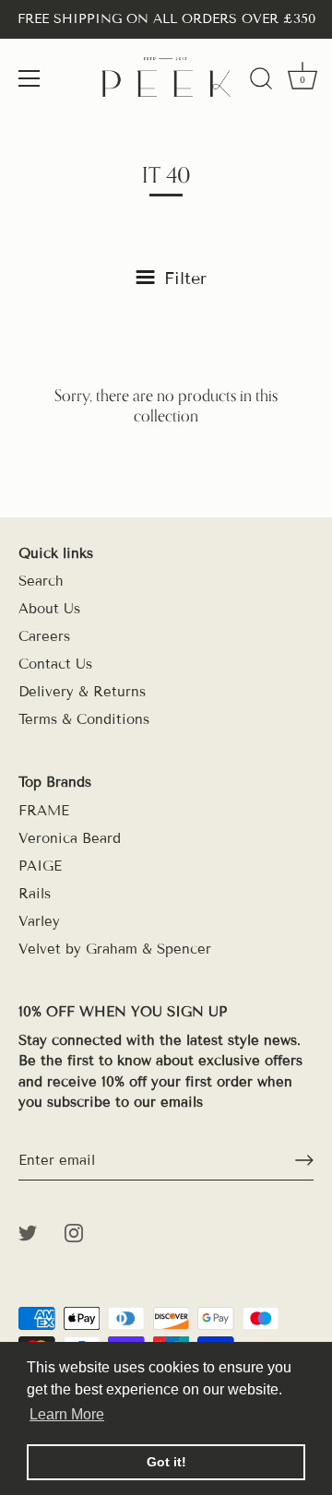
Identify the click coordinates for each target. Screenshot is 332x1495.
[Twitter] (27, 1232)
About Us (49, 608)
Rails (34, 893)
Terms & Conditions (83, 719)
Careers (44, 636)
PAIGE (40, 866)
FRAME (43, 810)
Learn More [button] (67, 1414)
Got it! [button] (166, 1461)
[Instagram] (74, 1232)
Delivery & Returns (82, 691)
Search (41, 581)
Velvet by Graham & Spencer (114, 949)
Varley (39, 921)
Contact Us (55, 664)
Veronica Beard (69, 838)
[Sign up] (304, 1160)
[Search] (261, 81)
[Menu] (29, 78)
